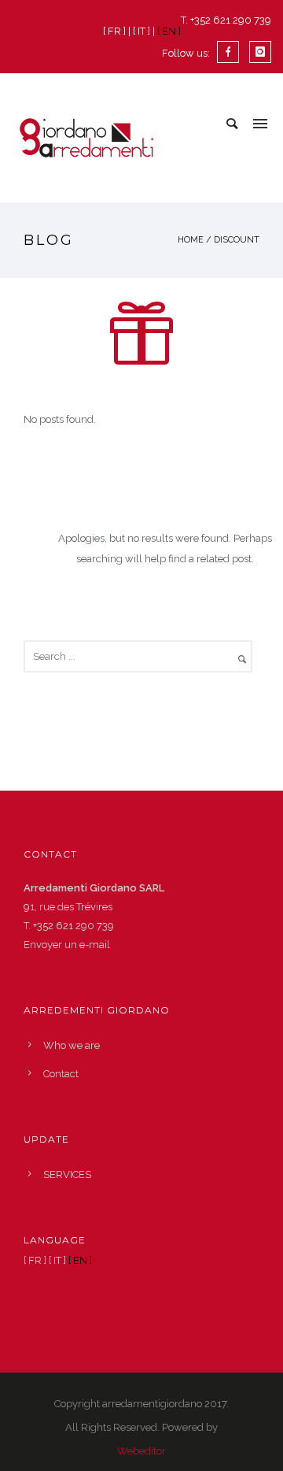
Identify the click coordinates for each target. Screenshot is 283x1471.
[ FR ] (114, 31)
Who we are (71, 1045)
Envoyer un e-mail (67, 944)
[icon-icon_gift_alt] (141, 336)
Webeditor (141, 1451)
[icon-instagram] (260, 52)
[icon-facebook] (232, 52)
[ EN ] (169, 31)
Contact (61, 1074)
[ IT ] (141, 31)
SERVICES (67, 1174)
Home (191, 240)
